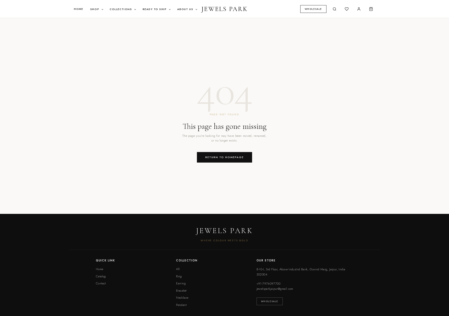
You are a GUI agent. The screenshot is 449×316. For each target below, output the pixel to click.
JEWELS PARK (224, 9)
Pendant (181, 305)
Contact (101, 283)
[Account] (359, 9)
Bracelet (181, 290)
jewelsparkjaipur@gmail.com (275, 288)
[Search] (334, 9)
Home (78, 9)
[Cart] (371, 9)
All (178, 269)
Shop (95, 9)
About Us (185, 9)
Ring (179, 276)
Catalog (101, 276)
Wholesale (269, 301)
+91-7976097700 (268, 283)
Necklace (182, 297)
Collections (121, 9)
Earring (181, 283)
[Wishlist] (346, 9)
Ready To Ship (155, 9)
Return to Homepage (224, 157)
